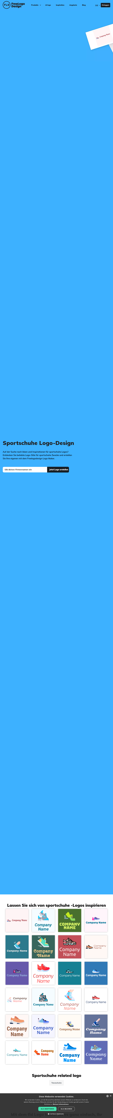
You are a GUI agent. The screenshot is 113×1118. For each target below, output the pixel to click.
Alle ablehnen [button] (66, 1109)
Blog (84, 5)
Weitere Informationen (61, 1104)
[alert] (56, 1105)
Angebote (73, 5)
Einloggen (105, 5)
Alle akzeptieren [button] (47, 1109)
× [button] (110, 1096)
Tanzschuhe (56, 1083)
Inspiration (60, 5)
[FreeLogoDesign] (13, 5)
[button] (56, 1114)
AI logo (48, 5)
